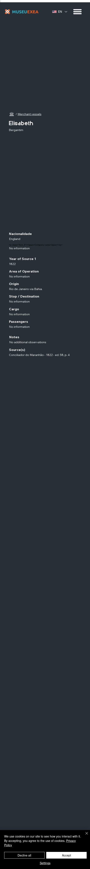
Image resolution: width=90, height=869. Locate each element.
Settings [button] (45, 863)
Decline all (24, 855)
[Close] (84, 836)
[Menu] (77, 11)
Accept (66, 855)
